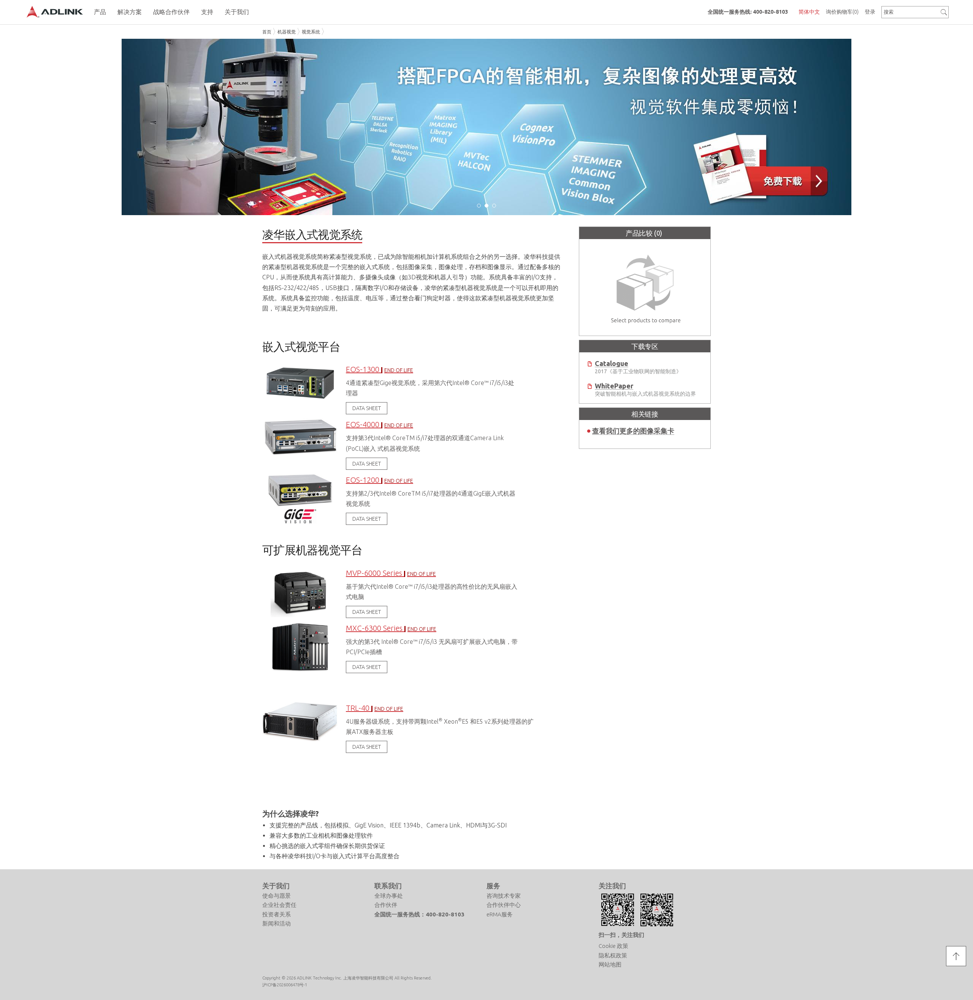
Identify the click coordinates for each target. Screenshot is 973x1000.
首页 (266, 31)
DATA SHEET (366, 408)
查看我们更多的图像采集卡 (633, 430)
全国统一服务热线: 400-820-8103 (748, 12)
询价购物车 (842, 12)
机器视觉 (286, 31)
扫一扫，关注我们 (621, 935)
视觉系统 (311, 31)
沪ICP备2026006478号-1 (284, 985)
